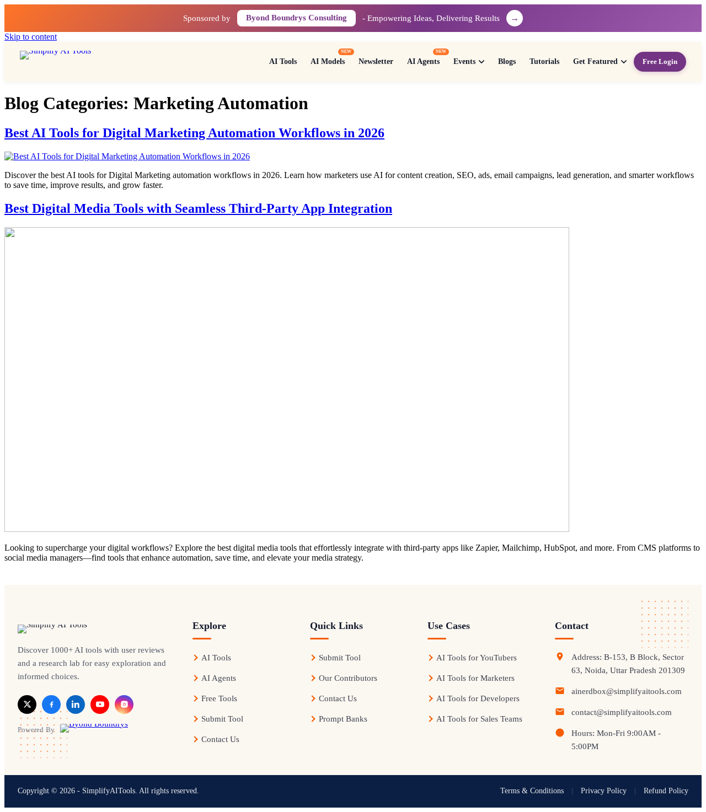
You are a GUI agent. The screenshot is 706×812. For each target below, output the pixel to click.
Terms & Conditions (532, 791)
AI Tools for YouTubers (476, 657)
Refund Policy (666, 791)
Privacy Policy (604, 791)
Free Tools (219, 698)
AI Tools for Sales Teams (479, 718)
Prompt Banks (343, 718)
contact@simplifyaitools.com (621, 712)
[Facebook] (51, 704)
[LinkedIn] (75, 704)
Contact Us (220, 739)
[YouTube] (99, 704)
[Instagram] (124, 704)
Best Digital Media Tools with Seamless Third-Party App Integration (198, 208)
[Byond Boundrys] (94, 730)
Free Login (660, 61)
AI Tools (216, 657)
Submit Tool (222, 718)
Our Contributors (348, 678)
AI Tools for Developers (478, 698)
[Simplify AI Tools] (92, 62)
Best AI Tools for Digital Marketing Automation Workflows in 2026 (194, 133)
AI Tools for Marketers (475, 678)
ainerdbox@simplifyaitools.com (626, 691)
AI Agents (218, 678)
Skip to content (30, 36)
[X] (27, 704)
